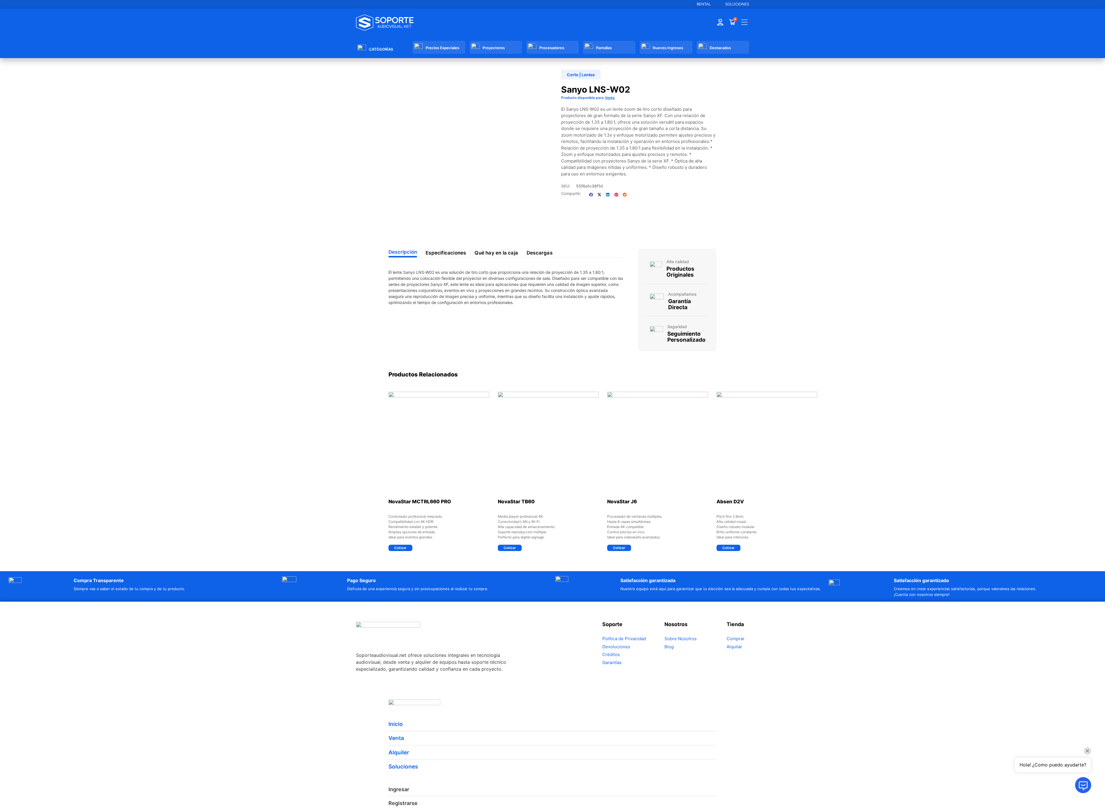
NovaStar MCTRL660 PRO (419, 501)
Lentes (588, 74)
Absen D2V (730, 501)
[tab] (402, 252)
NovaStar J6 (622, 501)
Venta (610, 97)
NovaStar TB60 (516, 501)
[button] (591, 194)
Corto (572, 74)
